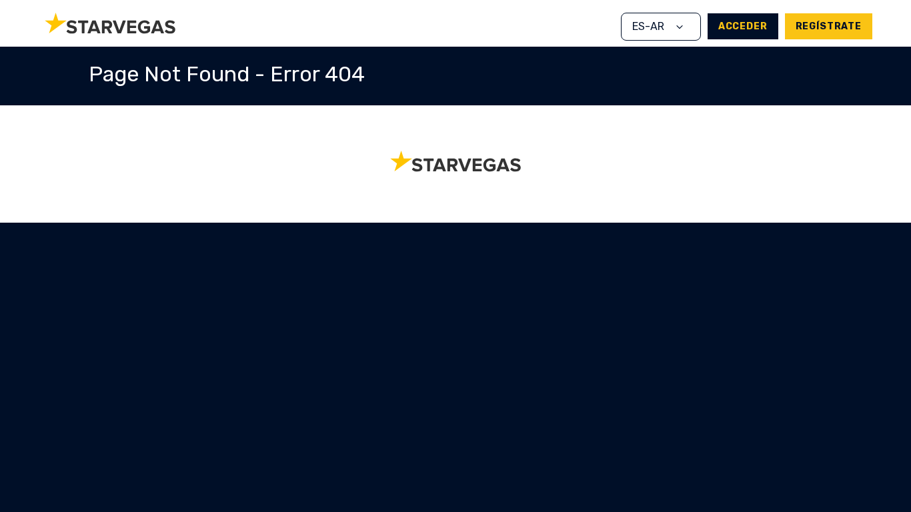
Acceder (743, 26)
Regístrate (829, 26)
